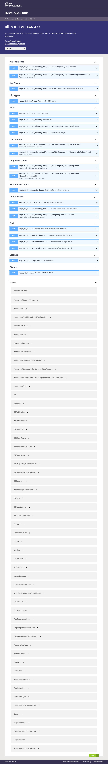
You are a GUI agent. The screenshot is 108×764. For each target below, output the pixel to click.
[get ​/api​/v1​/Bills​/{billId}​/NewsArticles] (97, 89)
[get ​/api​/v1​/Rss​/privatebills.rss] (97, 242)
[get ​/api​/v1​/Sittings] (97, 260)
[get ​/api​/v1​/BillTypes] (97, 101)
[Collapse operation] (95, 61)
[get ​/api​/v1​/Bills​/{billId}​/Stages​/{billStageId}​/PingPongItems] (97, 167)
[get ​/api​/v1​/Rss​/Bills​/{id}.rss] (97, 248)
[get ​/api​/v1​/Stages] (97, 273)
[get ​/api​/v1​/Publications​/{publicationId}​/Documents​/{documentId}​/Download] (97, 153)
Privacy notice (98, 762)
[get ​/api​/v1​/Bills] (97, 113)
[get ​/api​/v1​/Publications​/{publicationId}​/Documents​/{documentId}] (97, 145)
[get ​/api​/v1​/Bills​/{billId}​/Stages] (97, 132)
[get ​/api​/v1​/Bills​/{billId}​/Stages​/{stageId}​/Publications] (97, 216)
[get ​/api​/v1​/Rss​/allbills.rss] (97, 229)
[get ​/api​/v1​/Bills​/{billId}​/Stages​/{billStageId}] (97, 126)
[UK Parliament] (13, 4)
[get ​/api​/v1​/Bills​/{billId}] (97, 120)
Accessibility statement (71, 762)
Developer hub (16, 13)
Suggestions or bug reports (15, 44)
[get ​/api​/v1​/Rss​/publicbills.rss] (97, 235)
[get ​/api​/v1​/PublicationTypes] (97, 190)
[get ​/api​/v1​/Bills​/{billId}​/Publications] (97, 209)
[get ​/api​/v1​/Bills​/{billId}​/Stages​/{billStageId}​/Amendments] (97, 68)
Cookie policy (86, 762)
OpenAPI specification (13, 41)
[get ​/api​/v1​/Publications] (97, 202)
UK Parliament (9, 19)
